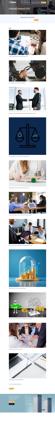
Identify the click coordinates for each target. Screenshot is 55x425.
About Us (22, 2)
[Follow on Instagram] (42, 409)
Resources (33, 2)
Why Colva (25, 2)
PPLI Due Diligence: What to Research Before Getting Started (17, 82)
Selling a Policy (27, 401)
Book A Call (11, 401)
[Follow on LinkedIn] (43, 409)
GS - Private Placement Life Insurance (12, 157)
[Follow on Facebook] (41, 409)
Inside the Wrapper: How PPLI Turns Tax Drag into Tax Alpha (17, 288)
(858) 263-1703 (44, 2)
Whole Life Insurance (27, 398)
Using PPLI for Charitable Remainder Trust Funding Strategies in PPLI (18, 56)
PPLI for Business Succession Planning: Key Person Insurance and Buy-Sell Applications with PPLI (22, 113)
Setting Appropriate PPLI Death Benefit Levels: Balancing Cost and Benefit (19, 187)
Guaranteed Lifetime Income (28, 400)
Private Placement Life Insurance (29, 397)
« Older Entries (11, 388)
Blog (36, 2)
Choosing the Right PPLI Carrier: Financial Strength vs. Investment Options (19, 156)
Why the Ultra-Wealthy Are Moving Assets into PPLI (16, 349)
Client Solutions (29, 2)
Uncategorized (17, 385)
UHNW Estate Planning (28, 395)
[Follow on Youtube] (44, 409)
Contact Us (39, 2)
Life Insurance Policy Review (28, 404)
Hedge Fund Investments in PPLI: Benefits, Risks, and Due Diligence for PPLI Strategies (20, 245)
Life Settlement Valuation (28, 403)
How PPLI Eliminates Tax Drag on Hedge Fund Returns (16, 379)
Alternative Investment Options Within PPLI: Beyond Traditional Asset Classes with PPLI (20, 318)
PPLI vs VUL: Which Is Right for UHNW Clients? (15, 384)
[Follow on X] (45, 409)
